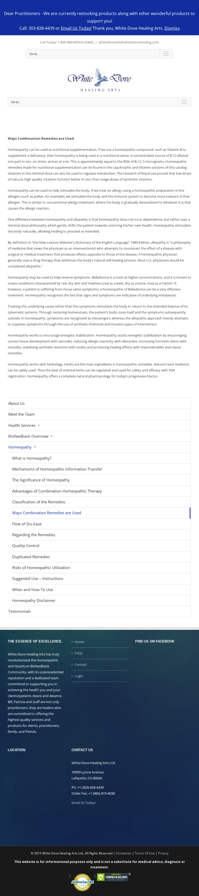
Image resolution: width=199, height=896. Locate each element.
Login (79, 676)
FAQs (79, 653)
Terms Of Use (145, 853)
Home (79, 641)
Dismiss (172, 28)
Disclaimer (123, 853)
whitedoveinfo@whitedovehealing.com (128, 42)
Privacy (163, 853)
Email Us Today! (84, 802)
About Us (16, 403)
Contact (81, 664)
